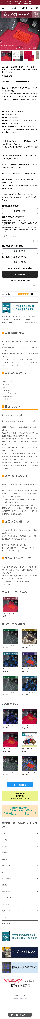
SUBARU (5, 853)
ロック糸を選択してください (13, 246)
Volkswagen (6, 891)
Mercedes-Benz (8, 898)
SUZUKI (5, 872)
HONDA (4, 885)
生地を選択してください (11, 206)
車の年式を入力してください (13, 217)
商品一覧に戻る (20, 785)
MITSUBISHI (6, 878)
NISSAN (5, 846)
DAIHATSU (6, 866)
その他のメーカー (8, 904)
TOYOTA (5, 833)
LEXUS (4, 840)
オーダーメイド (7, 917)
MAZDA (4, 859)
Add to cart (20, 274)
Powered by (17, 998)
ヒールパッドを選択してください (14, 257)
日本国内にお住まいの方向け (20, 281)
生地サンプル (6, 924)
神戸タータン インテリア (10, 911)
